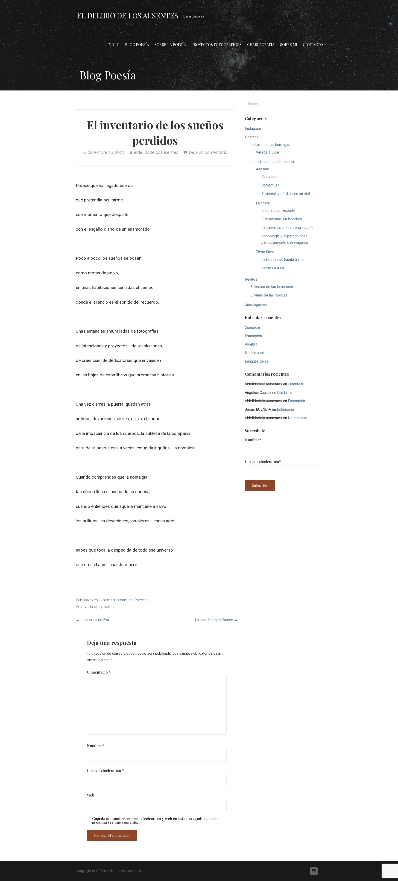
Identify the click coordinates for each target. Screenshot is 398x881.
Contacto (313, 44)
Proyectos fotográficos (216, 44)
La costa (263, 203)
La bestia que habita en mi (282, 259)
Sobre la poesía (170, 44)
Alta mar (106, 600)
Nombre (95, 745)
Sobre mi (288, 44)
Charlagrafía (261, 44)
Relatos (251, 279)
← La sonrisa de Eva (92, 620)
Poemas (141, 600)
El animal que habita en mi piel (285, 194)
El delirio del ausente (278, 210)
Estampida (253, 336)
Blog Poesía (137, 44)
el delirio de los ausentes (127, 15)
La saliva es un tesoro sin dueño (287, 227)
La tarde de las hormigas (270, 144)
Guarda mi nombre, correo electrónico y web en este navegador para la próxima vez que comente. (155, 820)
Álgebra (251, 344)
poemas (108, 607)
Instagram (253, 128)
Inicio (113, 44)
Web (90, 795)
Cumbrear (252, 327)
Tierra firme (265, 252)
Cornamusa (124, 600)
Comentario (99, 672)
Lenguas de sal (257, 361)
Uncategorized (256, 304)
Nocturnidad (254, 353)
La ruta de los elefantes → (216, 620)
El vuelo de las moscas (269, 295)
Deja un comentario (208, 152)
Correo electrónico (105, 770)
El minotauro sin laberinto (281, 219)
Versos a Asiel (273, 268)
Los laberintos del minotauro (273, 162)
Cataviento (269, 176)
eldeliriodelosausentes (156, 152)
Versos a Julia (267, 152)
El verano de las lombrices (271, 287)
